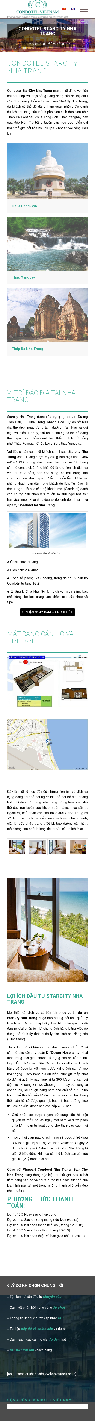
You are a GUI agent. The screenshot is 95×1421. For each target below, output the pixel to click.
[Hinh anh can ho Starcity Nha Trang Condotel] (58, 846)
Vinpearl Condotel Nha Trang (47, 1169)
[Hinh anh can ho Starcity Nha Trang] (78, 846)
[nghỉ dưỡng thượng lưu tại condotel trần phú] (37, 846)
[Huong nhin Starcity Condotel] (17, 846)
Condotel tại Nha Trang (36, 504)
